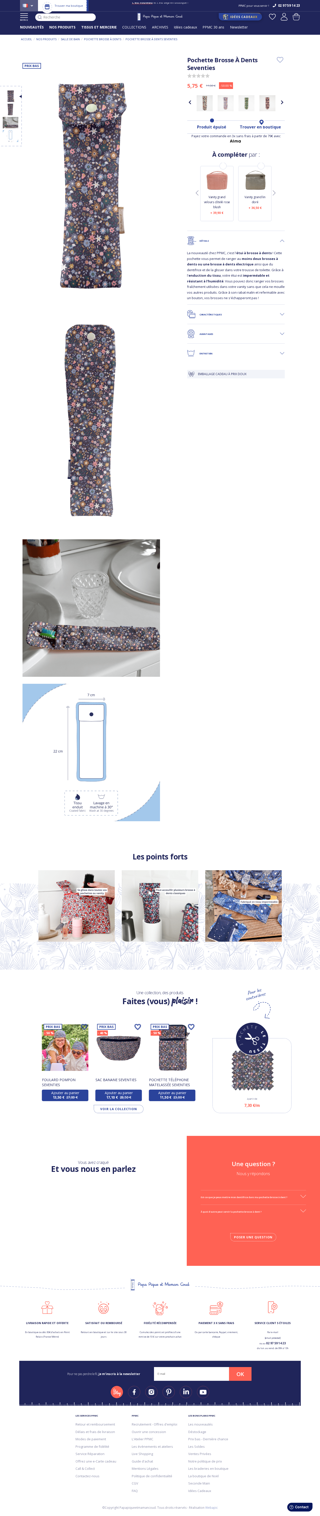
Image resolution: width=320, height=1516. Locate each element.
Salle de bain (70, 39)
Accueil (26, 39)
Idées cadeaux (185, 27)
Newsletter (239, 27)
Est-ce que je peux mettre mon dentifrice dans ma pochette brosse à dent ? (244, 1197)
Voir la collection (118, 1109)
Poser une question (253, 1237)
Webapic (211, 1508)
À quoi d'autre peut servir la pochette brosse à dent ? (231, 1211)
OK (240, 1374)
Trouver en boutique (260, 127)
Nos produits (46, 39)
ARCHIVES (160, 27)
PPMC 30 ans (213, 27)
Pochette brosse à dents (102, 39)
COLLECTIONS (134, 27)
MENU (24, 19)
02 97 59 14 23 (276, 1343)
